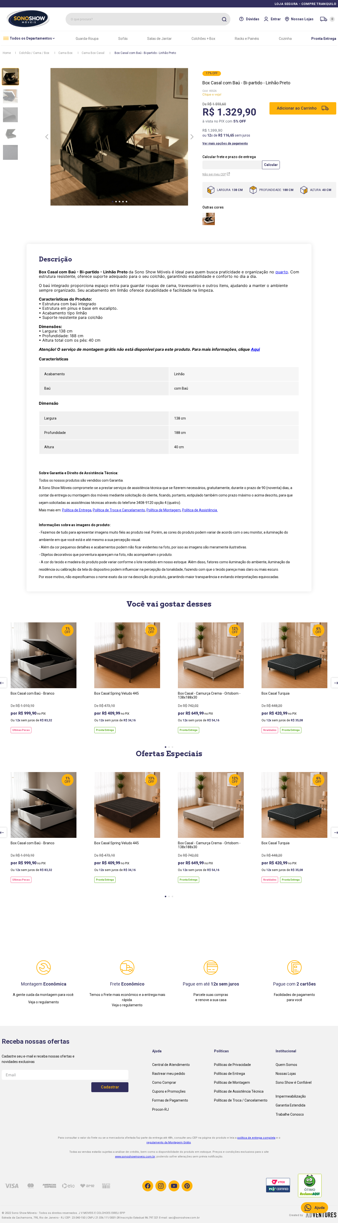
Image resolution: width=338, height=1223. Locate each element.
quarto (281, 271)
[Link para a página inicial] (7, 53)
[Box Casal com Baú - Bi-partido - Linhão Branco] (208, 219)
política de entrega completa (256, 1137)
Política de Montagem (163, 510)
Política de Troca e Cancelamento (119, 510)
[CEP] (232, 162)
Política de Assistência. (200, 510)
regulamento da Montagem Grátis (168, 1142)
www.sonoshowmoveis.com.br (135, 1156)
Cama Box (65, 53)
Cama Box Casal (93, 53)
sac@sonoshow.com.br (184, 1217)
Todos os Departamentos (31, 38)
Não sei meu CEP (214, 174)
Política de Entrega (76, 510)
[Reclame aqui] (314, 1186)
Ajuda (319, 1207)
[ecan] (321, 1215)
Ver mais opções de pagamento (225, 143)
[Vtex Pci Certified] (282, 1186)
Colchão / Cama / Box (34, 53)
